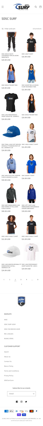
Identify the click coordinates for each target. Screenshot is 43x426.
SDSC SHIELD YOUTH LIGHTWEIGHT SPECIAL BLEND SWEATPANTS (10, 55)
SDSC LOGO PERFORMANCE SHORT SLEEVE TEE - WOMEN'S (10, 115)
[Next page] (21, 284)
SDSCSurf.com (9, 380)
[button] (2, 7)
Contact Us (8, 361)
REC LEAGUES (8, 334)
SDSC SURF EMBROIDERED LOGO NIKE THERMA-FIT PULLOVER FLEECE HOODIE (11, 206)
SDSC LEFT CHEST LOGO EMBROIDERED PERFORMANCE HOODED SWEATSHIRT (30, 206)
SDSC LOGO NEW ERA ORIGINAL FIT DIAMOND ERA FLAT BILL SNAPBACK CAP (11, 266)
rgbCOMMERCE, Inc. (33, 418)
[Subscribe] (33, 393)
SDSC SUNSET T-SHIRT (28, 175)
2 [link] (15, 280)
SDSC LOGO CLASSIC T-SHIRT (30, 144)
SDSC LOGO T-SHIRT (27, 54)
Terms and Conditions (11, 371)
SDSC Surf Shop (10, 418)
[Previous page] (4, 279)
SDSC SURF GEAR (9, 324)
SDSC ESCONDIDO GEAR (12, 329)
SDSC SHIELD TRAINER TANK (9, 85)
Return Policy (8, 366)
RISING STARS (8, 338)
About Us (7, 357)
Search (6, 352)
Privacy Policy (8, 376)
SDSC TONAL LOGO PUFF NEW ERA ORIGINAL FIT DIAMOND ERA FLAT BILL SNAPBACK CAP (11, 146)
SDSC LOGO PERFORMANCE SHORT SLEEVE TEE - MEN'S (29, 265)
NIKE (5, 320)
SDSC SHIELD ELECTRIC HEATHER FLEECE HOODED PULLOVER (11, 176)
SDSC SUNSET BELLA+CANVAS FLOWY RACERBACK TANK (30, 86)
